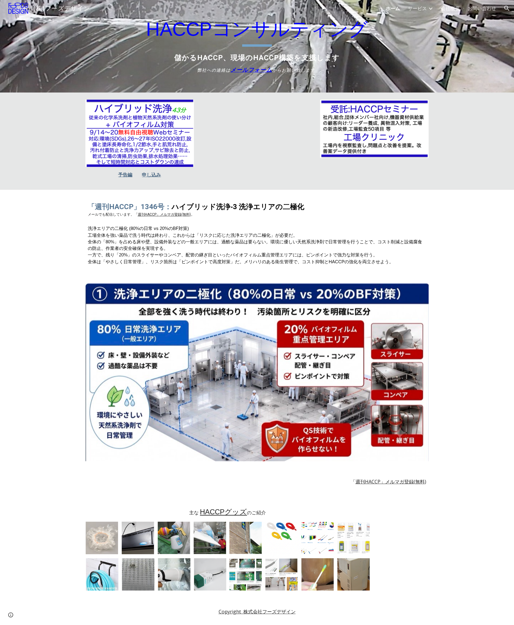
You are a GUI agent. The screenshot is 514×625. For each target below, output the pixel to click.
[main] (257, 46)
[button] (507, 8)
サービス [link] (417, 8)
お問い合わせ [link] (482, 8)
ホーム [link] (393, 8)
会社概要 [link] (450, 8)
